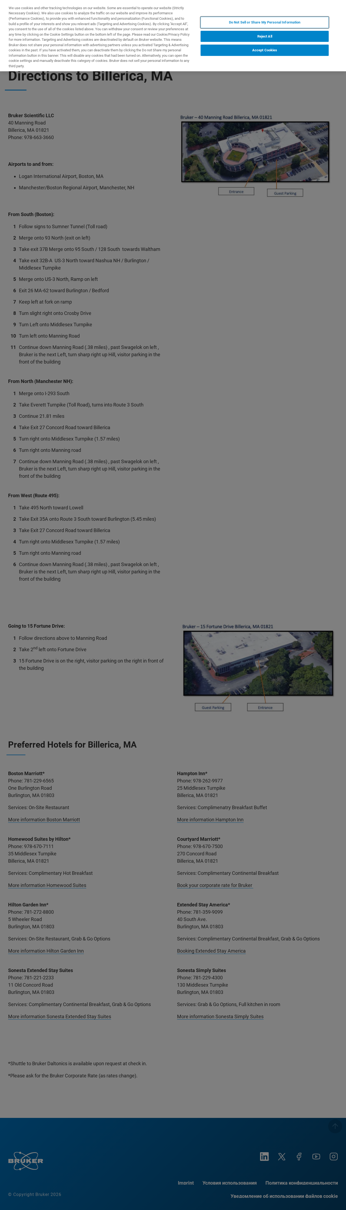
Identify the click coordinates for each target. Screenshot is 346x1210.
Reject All (264, 36)
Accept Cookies (264, 50)
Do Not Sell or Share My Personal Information (265, 22)
